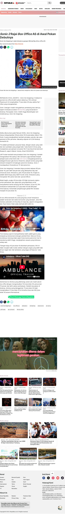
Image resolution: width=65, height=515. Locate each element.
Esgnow (2, 486)
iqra (35, 8)
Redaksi (14, 496)
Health (9, 12)
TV (1, 488)
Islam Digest (26, 479)
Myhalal (15, 12)
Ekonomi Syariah (13, 8)
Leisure (6, 30)
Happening (4, 12)
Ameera (2, 477)
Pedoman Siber (27, 496)
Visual (13, 486)
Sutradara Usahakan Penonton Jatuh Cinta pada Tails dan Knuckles (20, 124)
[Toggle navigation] (1, 3)
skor (22, 8)
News (1, 481)
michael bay (32, 305)
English (25, 486)
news (40, 8)
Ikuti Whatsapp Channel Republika (22, 297)
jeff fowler (3, 309)
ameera (3, 8)
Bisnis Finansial (56, 8)
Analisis (14, 481)
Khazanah (2, 479)
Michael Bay (21, 110)
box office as (16, 305)
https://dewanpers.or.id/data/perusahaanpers (12, 506)
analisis (47, 8)
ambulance (24, 305)
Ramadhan (14, 488)
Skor (24, 477)
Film (10, 30)
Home (1, 30)
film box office (20, 309)
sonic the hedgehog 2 (6, 305)
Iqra (13, 479)
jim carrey (48, 305)
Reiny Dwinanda (19, 44)
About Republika (4, 496)
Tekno (19, 12)
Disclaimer (2, 498)
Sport (24, 481)
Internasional (3, 484)
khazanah (29, 8)
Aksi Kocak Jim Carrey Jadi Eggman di (6, 124)
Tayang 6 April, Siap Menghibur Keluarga (35, 123)
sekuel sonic (41, 305)
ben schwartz (11, 309)
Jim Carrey (24, 159)
